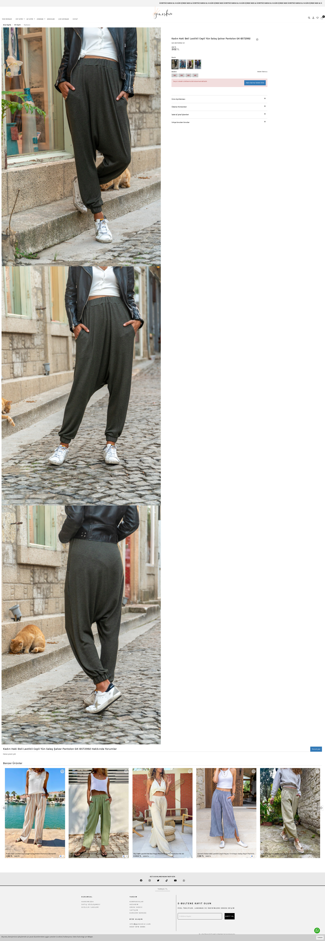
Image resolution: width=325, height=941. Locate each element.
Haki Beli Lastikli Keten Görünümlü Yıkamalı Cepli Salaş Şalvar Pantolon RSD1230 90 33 (286, 854)
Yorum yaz (316, 749)
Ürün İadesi (136, 907)
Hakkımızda (88, 902)
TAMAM (319, 937)
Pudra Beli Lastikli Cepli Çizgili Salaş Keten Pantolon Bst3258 (31, 854)
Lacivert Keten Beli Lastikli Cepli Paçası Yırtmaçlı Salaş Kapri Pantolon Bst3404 (226, 854)
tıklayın (90, 937)
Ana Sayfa (7, 25)
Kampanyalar (137, 902)
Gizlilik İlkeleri (90, 907)
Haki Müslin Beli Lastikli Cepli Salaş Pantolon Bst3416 (91, 854)
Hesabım (134, 904)
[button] (219, 98)
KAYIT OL (229, 916)
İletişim (134, 910)
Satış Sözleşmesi (91, 904)
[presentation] (4, 808)
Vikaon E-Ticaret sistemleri (213, 934)
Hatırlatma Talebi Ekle (255, 83)
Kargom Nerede (138, 913)
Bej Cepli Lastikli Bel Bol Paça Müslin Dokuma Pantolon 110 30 (158, 854)
